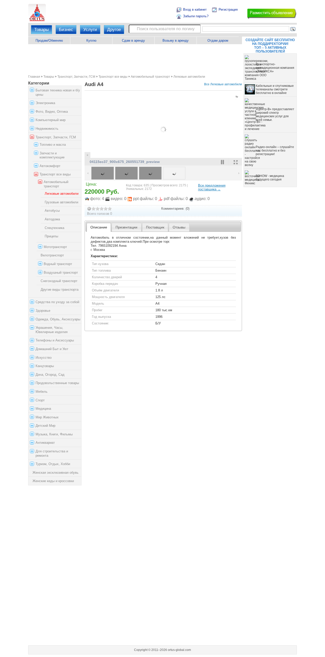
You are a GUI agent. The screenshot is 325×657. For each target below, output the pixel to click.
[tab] (99, 227)
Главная (34, 76)
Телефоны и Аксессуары (55, 340)
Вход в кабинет (195, 9)
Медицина (43, 408)
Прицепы (51, 236)
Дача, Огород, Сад (50, 374)
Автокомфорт (50, 166)
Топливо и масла (53, 144)
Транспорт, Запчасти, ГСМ (76, 76)
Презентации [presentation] (126, 227)
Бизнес (66, 29)
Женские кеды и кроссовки (53, 481)
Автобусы (52, 211)
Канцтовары (45, 366)
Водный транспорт (58, 264)
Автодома (52, 219)
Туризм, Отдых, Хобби (53, 464)
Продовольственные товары (57, 383)
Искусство (44, 357)
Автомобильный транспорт (150, 76)
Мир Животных (47, 417)
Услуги (90, 29)
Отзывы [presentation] (179, 227)
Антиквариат (45, 443)
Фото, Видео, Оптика (52, 111)
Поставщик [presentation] (155, 227)
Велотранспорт (52, 255)
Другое (114, 29)
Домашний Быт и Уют (52, 349)
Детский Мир (45, 426)
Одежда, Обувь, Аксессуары (58, 319)
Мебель (41, 391)
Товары (41, 29)
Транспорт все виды (113, 76)
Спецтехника (54, 228)
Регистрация (228, 9)
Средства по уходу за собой (57, 302)
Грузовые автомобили (61, 202)
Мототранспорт (55, 247)
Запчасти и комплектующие (52, 155)
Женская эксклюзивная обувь (55, 472)
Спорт (40, 400)
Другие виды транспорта (59, 289)
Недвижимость (47, 128)
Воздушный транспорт (61, 272)
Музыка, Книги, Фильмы (54, 434)
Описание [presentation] (98, 227)
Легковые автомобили (189, 76)
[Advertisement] (135, 59)
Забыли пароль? (195, 16)
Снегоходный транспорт (59, 281)
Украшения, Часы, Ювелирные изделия (52, 330)
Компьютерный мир (51, 120)
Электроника (45, 103)
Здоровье (43, 311)
